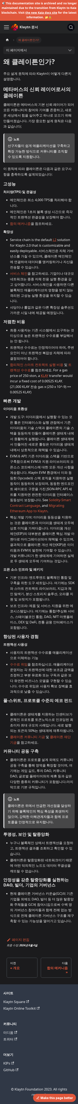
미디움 (8, 1032)
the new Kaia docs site (41, 13)
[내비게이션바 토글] (6, 27)
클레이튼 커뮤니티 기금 (27, 737)
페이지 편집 (20, 939)
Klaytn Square (14, 1001)
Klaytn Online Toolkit (19, 1008)
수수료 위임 (18, 664)
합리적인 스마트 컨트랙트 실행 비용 (36, 364)
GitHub (9, 1070)
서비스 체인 (18, 273)
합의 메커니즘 (20, 223)
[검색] (71, 27)
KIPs (6, 1063)
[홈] (7, 40)
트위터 (8, 1039)
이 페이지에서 (16, 50)
